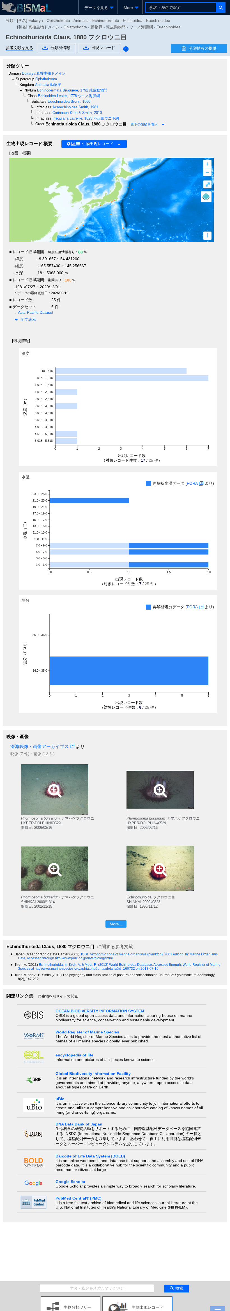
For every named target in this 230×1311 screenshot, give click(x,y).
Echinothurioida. (52, 965)
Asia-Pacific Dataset (35, 312)
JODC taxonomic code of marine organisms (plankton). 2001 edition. (132, 954)
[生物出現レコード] (137, 1298)
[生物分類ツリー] (70, 1298)
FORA (192, 483)
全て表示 (28, 319)
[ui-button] (220, 7)
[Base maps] (206, 196)
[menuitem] (98, 7)
